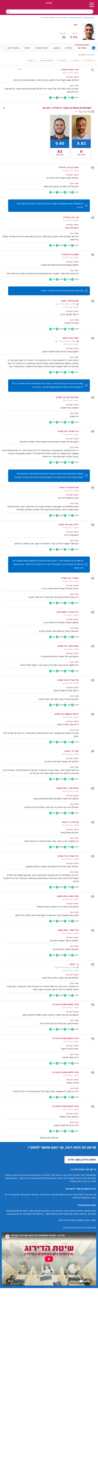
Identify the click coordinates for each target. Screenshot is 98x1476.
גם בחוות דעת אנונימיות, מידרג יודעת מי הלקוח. (62, 291)
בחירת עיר (84, 112)
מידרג (49, 3)
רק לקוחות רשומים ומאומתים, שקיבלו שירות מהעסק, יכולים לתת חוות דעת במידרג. (49, 206)
